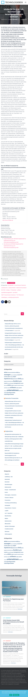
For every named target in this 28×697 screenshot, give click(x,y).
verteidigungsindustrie (13, 297)
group (22, 378)
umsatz (5, 390)
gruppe (5, 381)
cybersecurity (4, 287)
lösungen (11, 383)
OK (10, 695)
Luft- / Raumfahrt (8, 513)
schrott (19, 385)
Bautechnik (7, 479)
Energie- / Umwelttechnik (10, 489)
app (19, 372)
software (13, 387)
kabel (12, 381)
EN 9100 (3, 290)
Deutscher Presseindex (11, 398)
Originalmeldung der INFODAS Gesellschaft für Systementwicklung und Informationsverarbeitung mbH (15, 240)
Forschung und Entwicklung (11, 502)
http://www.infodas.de (7, 220)
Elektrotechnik (8, 487)
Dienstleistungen (8, 484)
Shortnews (7, 531)
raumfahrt (15, 292)
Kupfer (20, 381)
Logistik (6, 510)
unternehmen (13, 390)
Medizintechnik (8, 521)
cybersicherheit (12, 287)
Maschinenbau (8, 515)
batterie (12, 374)
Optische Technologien (10, 526)
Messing (5, 385)
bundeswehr (11, 285)
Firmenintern (7, 500)
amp (17, 372)
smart (9, 387)
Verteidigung (4, 297)
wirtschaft (21, 390)
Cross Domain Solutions (20, 285)
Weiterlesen (16, 695)
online (9, 385)
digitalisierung (8, 378)
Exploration (15, 378)
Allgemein (7, 474)
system (20, 387)
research (16, 385)
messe (22, 383)
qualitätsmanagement (6, 292)
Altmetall (9, 372)
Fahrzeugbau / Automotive (10, 494)
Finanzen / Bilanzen (9, 497)
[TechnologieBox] (12, 2)
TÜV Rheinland (20, 295)
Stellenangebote (8, 534)
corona (5, 376)
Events (6, 492)
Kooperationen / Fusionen (10, 508)
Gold (19, 378)
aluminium (13, 372)
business (15, 374)
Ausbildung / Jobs (9, 476)
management (17, 383)
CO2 (21, 374)
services (5, 387)
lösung (8, 383)
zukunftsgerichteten (9, 394)
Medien (6, 518)
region (12, 385)
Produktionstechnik (9, 528)
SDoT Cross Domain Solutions (8, 295)
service (22, 385)
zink (5, 392)
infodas (8, 290)
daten (9, 376)
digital (14, 376)
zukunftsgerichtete (10, 392)
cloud (18, 374)
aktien (6, 372)
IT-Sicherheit (13, 290)
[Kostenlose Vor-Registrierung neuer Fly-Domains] (14, 587)
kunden (15, 381)
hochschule (9, 381)
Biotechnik (7, 481)
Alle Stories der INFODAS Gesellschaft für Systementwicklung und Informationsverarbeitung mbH (13, 245)
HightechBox (9, 431)
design (11, 376)
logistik (5, 383)
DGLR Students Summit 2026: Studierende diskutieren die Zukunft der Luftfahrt (13, 621)
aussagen (7, 375)
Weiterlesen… (20, 609)
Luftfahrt (19, 290)
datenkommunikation (21, 287)
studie (17, 387)
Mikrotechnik (7, 523)
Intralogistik (7, 505)
